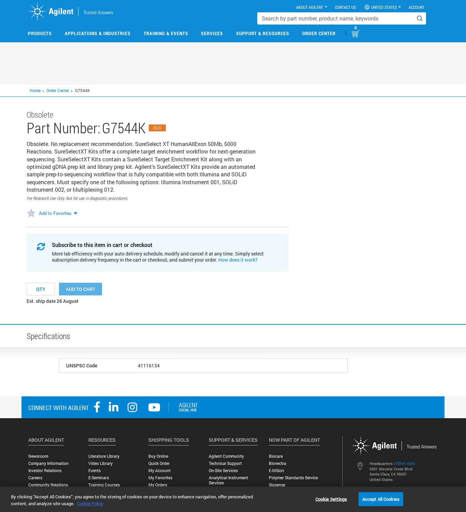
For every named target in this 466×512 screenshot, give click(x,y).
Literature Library (103, 456)
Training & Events (166, 33)
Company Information (48, 463)
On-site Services (223, 470)
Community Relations (48, 484)
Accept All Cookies (380, 499)
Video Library (100, 463)
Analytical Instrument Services (228, 480)
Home (35, 90)
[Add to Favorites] (31, 213)
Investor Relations (44, 470)
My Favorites (160, 477)
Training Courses (104, 484)
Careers (35, 477)
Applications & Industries (98, 33)
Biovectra (277, 463)
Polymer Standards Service (293, 477)
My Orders (157, 484)
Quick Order (159, 463)
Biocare (276, 456)
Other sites (405, 463)
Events (94, 470)
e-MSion (276, 470)
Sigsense (277, 484)
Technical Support (225, 463)
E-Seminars (98, 477)
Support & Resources (262, 33)
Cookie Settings (331, 499)
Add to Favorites (55, 213)
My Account (159, 470)
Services (212, 33)
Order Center (319, 33)
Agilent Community (226, 456)
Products (40, 33)
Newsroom (38, 456)
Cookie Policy (90, 503)
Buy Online (158, 456)
